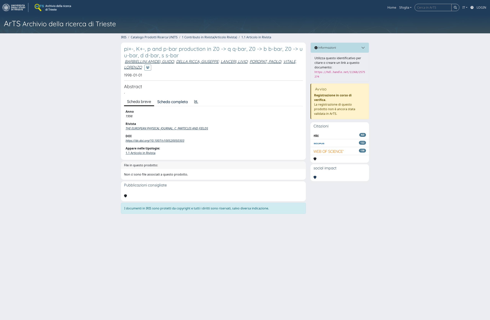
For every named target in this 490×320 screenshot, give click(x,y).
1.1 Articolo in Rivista (256, 37)
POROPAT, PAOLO (265, 61)
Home (391, 7)
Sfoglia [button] (404, 7)
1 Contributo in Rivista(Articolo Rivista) (209, 37)
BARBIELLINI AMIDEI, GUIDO (149, 61)
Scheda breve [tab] (139, 101)
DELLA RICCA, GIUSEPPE (197, 61)
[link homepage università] (53, 7)
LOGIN (481, 7)
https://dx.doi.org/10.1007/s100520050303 (155, 141)
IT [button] (463, 7)
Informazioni (327, 47)
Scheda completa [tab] (172, 101)
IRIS (124, 37)
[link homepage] (15, 7)
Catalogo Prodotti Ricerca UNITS (154, 37)
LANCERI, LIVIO (234, 61)
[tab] (196, 102)
